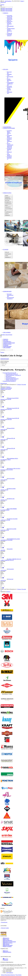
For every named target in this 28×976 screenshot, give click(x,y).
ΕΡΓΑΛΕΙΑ (6, 939)
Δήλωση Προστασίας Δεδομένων (8, 974)
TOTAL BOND (4, 479)
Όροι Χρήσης (18, 974)
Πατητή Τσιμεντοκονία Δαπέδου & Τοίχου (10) (10, 145)
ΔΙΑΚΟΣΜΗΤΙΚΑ (8, 940)
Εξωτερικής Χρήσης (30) (9, 18)
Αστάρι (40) (9, 33)
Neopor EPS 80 (4, 429)
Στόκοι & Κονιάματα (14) (9, 24)
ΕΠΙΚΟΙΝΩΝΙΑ (7, 952)
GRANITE (3, 550)
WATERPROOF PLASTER (6, 540)
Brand (2, 391)
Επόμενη (19, 384)
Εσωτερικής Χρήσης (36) (9, 16)
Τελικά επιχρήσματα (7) (11, 377)
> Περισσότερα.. (4, 922)
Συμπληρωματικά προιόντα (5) (12, 378)
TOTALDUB (3, 570)
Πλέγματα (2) (8, 376)
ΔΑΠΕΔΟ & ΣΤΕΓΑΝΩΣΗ (10, 941)
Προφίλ (22, 1)
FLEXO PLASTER (5, 530)
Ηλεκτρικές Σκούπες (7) (9, 87)
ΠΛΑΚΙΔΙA (6, 944)
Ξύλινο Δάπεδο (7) (9, 155)
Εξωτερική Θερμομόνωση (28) (10, 295)
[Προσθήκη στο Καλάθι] (3, 396)
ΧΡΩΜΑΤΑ (6, 938)
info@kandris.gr (8, 1)
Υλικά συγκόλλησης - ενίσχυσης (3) (13, 375)
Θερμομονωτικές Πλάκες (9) (12, 374)
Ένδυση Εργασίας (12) (9, 89)
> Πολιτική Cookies (5, 927)
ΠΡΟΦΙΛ (6, 950)
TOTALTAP (3, 580)
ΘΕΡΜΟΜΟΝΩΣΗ (8, 945)
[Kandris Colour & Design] (6, 8)
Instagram (6, 960)
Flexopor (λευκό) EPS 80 (6, 399)
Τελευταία (24, 384)
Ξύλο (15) (9, 20)
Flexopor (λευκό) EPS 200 (6, 419)
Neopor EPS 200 (4, 449)
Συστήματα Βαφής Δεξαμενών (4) (9, 140)
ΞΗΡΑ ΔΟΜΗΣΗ (8, 946)
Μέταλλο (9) (9, 21)
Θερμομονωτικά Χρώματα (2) (10, 298)
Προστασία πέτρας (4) (9, 35)
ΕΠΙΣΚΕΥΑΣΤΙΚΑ (8, 942)
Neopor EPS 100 (4, 439)
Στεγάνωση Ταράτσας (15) (9, 149)
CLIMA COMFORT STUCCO (7, 560)
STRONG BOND (4, 489)
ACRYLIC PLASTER (5, 520)
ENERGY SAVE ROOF (6, 389)
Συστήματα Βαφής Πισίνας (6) (9, 136)
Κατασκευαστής (4, 362)
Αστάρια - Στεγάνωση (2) (11, 379)
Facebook (6, 958)
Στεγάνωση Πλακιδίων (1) (9, 158)
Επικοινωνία (3, 2)
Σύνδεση (2, 4)
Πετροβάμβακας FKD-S (6, 459)
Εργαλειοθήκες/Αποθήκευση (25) (10, 83)
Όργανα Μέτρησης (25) (9, 80)
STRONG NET (4, 499)
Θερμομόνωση (4, 383)
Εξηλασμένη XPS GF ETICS (7, 469)
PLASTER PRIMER (5, 509)
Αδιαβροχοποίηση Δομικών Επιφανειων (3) (11, 30)
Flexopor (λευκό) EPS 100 (6, 409)
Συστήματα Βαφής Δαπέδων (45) (9, 132)
